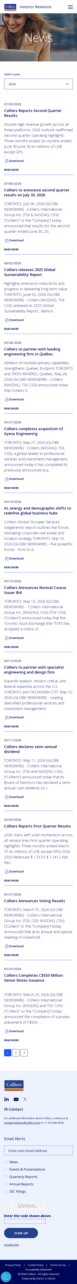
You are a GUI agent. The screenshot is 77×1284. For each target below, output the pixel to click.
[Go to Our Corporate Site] (12, 7)
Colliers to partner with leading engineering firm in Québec (32, 351)
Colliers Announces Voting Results (34, 900)
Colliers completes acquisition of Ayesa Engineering (33, 431)
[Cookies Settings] (6, 1277)
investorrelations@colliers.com (22, 1123)
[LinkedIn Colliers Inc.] (6, 1099)
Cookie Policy (35, 1265)
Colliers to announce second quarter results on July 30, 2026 (36, 192)
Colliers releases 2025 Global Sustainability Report (29, 272)
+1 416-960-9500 (54, 1123)
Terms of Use (58, 1265)
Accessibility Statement (38, 1269)
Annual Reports (21, 1184)
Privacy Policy (13, 1265)
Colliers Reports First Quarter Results (37, 826)
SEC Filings (17, 1191)
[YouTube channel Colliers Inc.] (16, 1099)
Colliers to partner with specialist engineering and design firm (34, 670)
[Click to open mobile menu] (70, 7)
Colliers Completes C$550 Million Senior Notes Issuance (33, 978)
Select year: (12, 74)
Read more (11, 170)
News (13, 1162)
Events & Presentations (27, 1169)
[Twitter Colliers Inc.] (24, 1099)
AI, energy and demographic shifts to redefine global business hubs (37, 510)
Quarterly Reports (23, 1176)
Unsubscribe (11, 1245)
